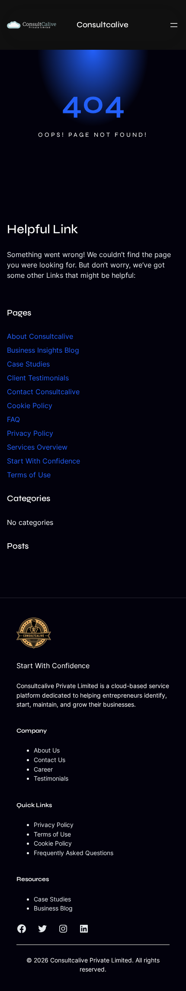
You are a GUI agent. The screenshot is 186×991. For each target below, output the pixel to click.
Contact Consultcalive (43, 391)
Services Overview (37, 447)
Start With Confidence (43, 461)
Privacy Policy (30, 433)
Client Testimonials (38, 377)
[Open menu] (174, 25)
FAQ (13, 419)
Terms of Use (29, 474)
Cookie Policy (29, 405)
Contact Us (49, 759)
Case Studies (28, 364)
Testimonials (51, 778)
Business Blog (53, 908)
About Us (47, 750)
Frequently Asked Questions (73, 852)
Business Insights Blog (43, 350)
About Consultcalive (40, 336)
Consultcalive (102, 24)
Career (43, 769)
